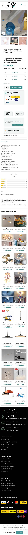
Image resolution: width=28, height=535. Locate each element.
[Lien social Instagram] (21, 516)
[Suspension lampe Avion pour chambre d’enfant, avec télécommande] (20, 393)
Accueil (5, 49)
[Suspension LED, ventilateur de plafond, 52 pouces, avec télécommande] (20, 355)
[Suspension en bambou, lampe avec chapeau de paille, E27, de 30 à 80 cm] (20, 221)
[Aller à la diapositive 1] (13, 34)
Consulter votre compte (7, 466)
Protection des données (7, 444)
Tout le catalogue (6, 490)
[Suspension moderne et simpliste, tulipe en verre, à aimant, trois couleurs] (8, 221)
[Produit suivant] (8, 55)
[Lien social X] (11, 135)
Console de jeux (5, 488)
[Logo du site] (11, 5)
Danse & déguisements (7, 483)
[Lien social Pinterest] (15, 135)
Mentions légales (5, 447)
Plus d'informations (9, 532)
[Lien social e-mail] (13, 135)
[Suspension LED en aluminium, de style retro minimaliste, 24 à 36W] (20, 336)
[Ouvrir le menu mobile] (2, 5)
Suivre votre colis (5, 461)
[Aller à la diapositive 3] (16, 34)
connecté (12, 205)
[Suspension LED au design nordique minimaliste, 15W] (8, 355)
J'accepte (20, 532)
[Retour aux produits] (6, 55)
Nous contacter (5, 439)
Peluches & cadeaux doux (8, 485)
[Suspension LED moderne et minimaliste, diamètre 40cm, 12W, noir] (8, 336)
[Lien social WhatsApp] (17, 135)
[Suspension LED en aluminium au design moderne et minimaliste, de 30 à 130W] (8, 374)
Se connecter (4, 471)
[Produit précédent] (4, 55)
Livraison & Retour (5, 459)
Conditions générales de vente (9, 442)
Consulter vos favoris (6, 468)
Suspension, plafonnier (8, 229)
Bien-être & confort (6, 480)
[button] (2, 23)
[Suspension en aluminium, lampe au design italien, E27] (8, 393)
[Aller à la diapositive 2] (14, 34)
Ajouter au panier (16, 87)
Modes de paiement (6, 464)
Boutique (10, 49)
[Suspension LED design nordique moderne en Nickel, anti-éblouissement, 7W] (20, 316)
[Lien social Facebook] (9, 135)
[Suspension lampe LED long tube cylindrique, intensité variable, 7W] (20, 374)
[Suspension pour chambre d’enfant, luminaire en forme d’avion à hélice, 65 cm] (8, 316)
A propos (3, 449)
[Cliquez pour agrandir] (3, 33)
